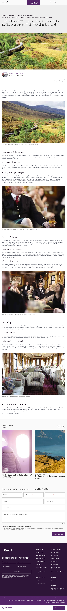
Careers (38, 580)
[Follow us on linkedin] (61, 589)
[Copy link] (59, 80)
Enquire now (59, 608)
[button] (58, 534)
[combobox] (12, 495)
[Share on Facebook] (55, 80)
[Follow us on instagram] (55, 589)
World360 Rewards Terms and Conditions (54, 600)
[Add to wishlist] (63, 80)
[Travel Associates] (33, 2)
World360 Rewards (41, 555)
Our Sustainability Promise (56, 568)
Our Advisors (55, 552)
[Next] (63, 426)
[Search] (6, 2)
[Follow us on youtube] (63, 589)
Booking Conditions (12, 600)
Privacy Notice (21, 600)
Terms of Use (23, 575)
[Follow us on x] (58, 589)
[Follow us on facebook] (52, 589)
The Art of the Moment (57, 572)
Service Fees (39, 552)
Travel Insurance (40, 561)
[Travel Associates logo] (7, 553)
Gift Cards (39, 564)
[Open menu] (3, 2)
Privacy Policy (10, 577)
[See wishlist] (55, 2)
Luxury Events (55, 558)
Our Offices (54, 555)
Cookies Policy (38, 600)
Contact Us (54, 564)
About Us (54, 561)
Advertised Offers (41, 558)
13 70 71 (51, 2)
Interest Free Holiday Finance (41, 568)
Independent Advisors (42, 583)
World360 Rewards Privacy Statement (55, 602)
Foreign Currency (41, 572)
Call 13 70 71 (8, 608)
